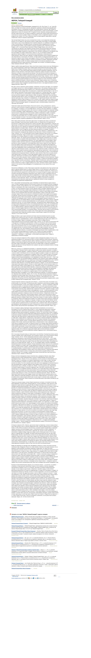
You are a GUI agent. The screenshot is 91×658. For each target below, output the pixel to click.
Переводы (38, 14)
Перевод (20, 23)
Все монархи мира (23, 14)
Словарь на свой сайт (50, 7)
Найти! (55, 12)
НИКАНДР (54, 505)
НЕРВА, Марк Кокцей (18, 505)
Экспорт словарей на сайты (16, 578)
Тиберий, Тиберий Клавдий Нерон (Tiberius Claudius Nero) (25, 549)
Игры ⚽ (50, 14)
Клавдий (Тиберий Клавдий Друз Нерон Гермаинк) (23, 531)
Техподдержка (28, 575)
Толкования (31, 14)
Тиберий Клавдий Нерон (17, 525)
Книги (44, 14)
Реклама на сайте (35, 575)
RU (56, 7)
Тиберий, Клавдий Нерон (17, 563)
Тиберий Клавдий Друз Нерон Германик (21, 568)
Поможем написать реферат (23, 503)
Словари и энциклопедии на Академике (30, 10)
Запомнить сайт (42, 7)
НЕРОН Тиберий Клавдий (18, 516)
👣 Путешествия (15, 576)
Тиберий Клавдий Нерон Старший (20, 523)
